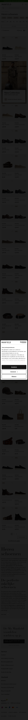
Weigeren (14, 376)
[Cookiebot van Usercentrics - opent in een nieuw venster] (20, 342)
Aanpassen (13, 371)
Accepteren (14, 367)
